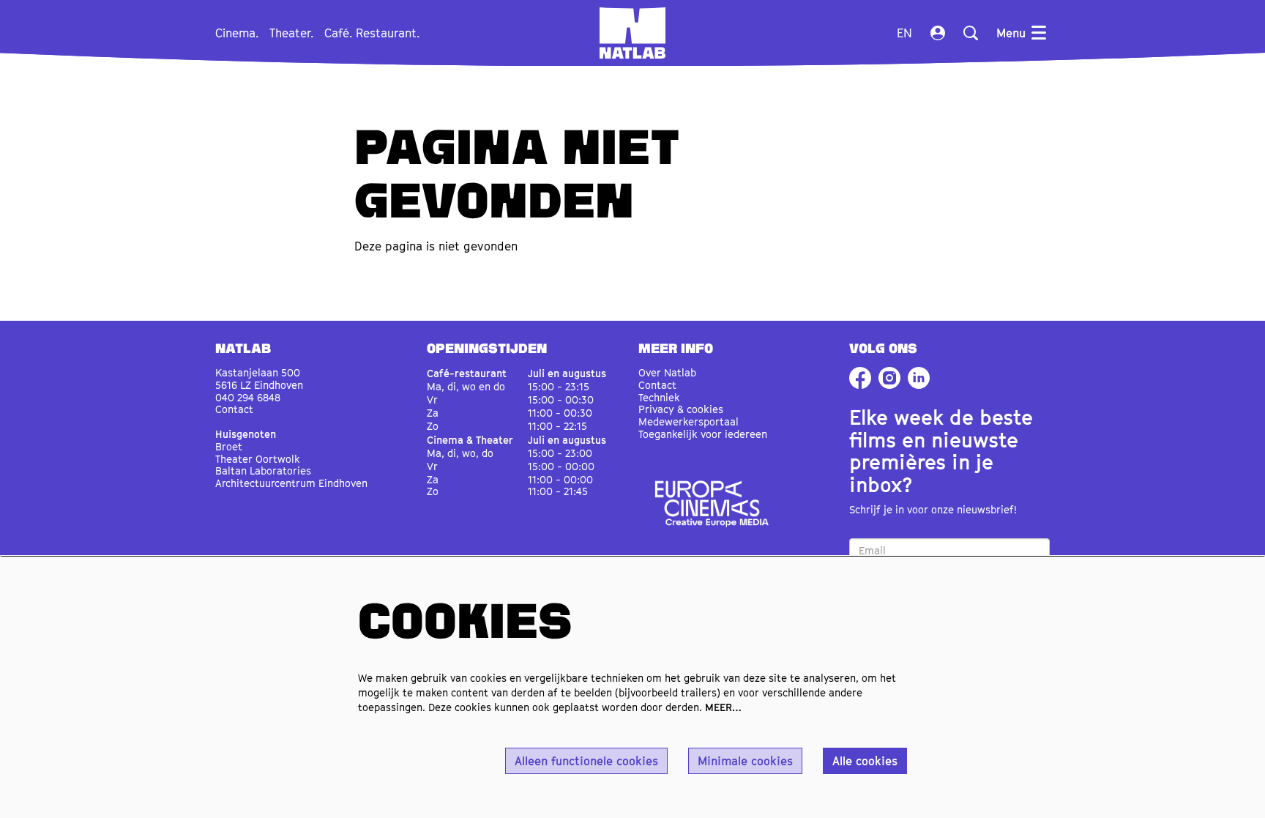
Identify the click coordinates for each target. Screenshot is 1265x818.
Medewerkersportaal (688, 421)
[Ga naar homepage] (632, 33)
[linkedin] (919, 378)
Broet (228, 446)
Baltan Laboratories (263, 470)
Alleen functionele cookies (586, 761)
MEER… (723, 707)
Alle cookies (865, 761)
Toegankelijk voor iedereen (702, 434)
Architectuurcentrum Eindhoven (291, 483)
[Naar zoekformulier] (971, 33)
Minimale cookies (745, 761)
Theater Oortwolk (257, 459)
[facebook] (860, 378)
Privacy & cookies (680, 409)
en (904, 33)
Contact (234, 409)
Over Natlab (667, 372)
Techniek (659, 397)
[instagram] (889, 378)
